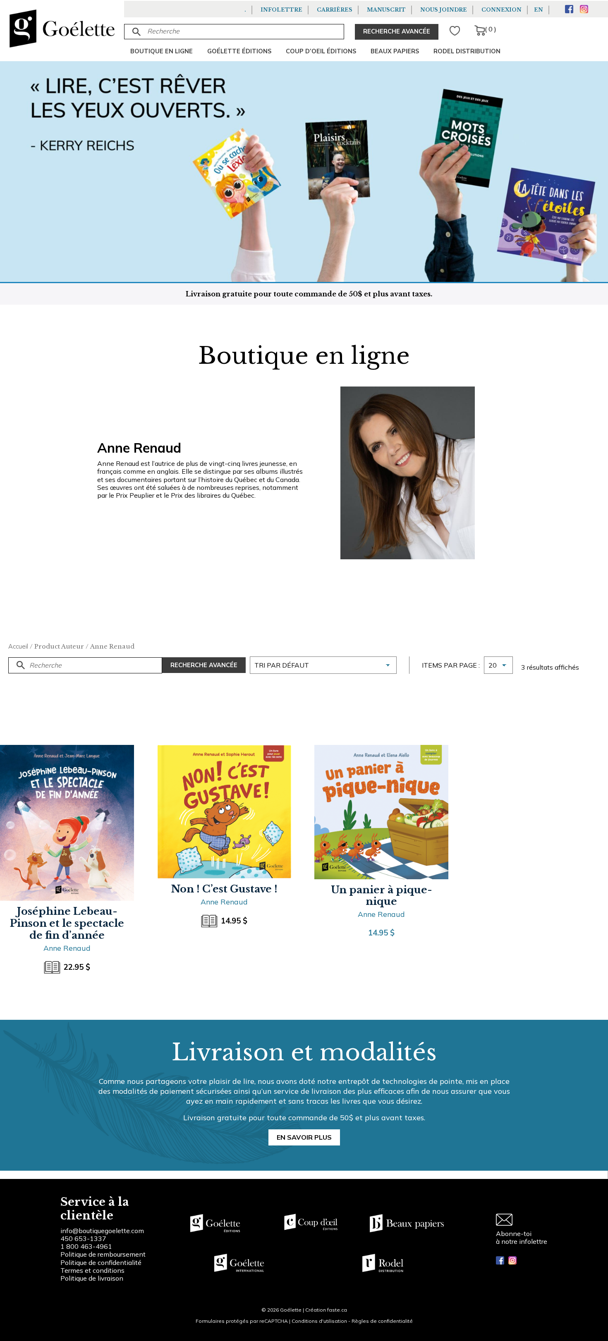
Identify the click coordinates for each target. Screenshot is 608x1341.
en (538, 10)
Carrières (334, 10)
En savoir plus (304, 1137)
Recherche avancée (203, 665)
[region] (108, 1278)
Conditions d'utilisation (319, 1321)
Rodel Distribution (466, 51)
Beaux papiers (395, 51)
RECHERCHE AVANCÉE (396, 31)
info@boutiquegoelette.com (102, 1230)
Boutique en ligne (161, 51)
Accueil (18, 646)
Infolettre (281, 10)
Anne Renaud (67, 947)
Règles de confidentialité (382, 1321)
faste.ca (337, 1310)
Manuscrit (386, 10)
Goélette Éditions (239, 51)
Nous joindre (443, 10)
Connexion (501, 10)
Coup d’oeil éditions (321, 51)
